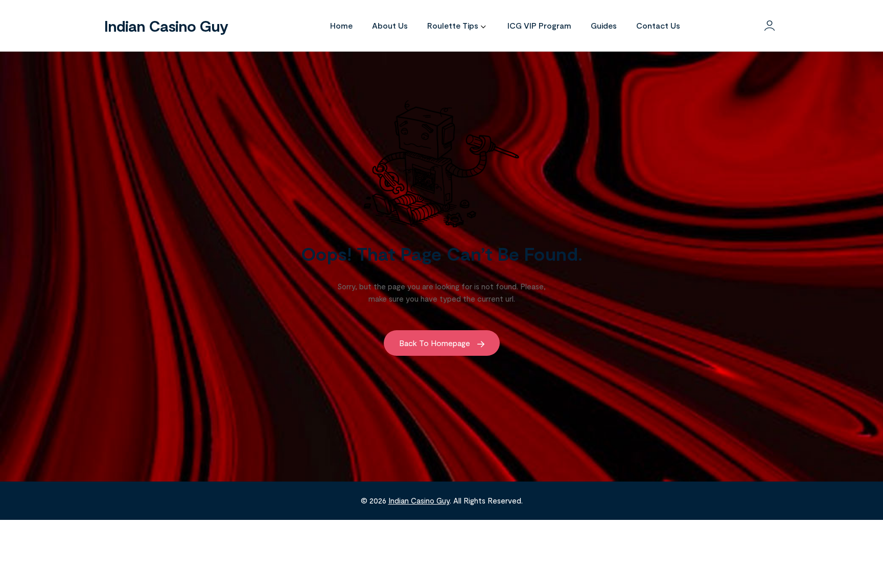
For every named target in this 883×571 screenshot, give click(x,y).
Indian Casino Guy (166, 25)
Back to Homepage (435, 343)
